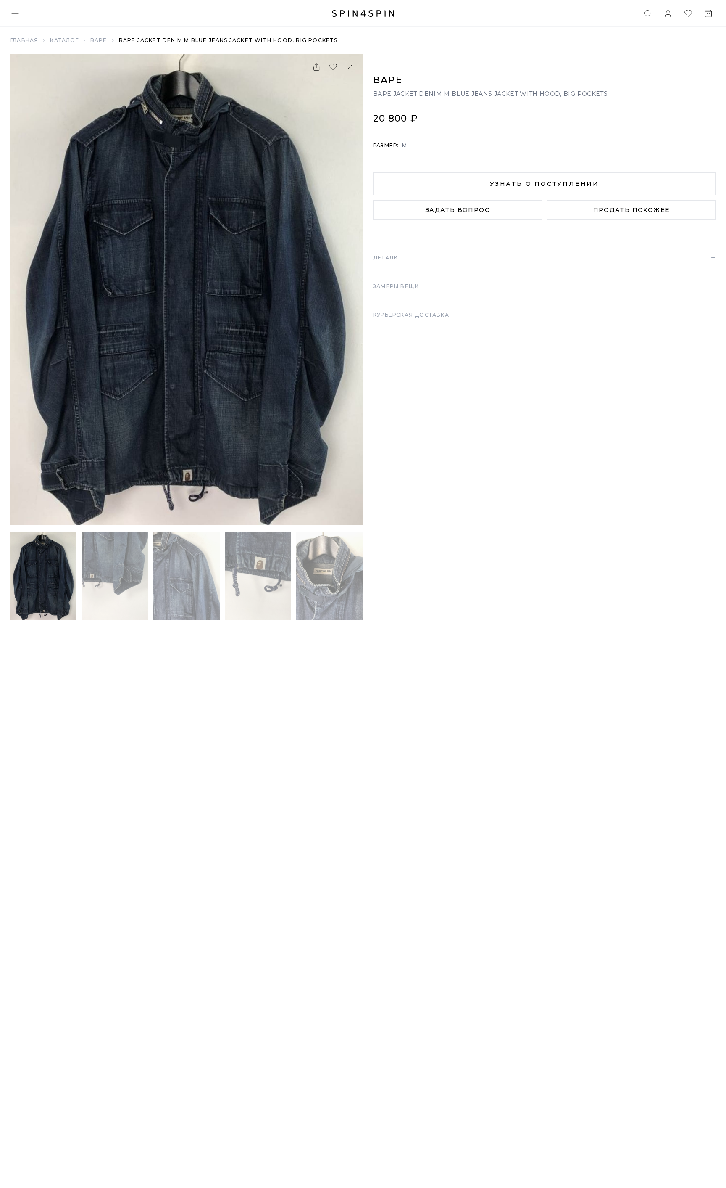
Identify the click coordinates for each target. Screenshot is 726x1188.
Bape (98, 40)
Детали (544, 258)
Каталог (64, 40)
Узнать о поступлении (544, 184)
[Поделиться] (316, 67)
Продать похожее (631, 210)
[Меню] (15, 13)
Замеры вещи (544, 286)
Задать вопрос (457, 210)
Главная (24, 40)
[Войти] (668, 13)
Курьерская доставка (544, 315)
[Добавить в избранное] (333, 67)
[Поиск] (647, 13)
